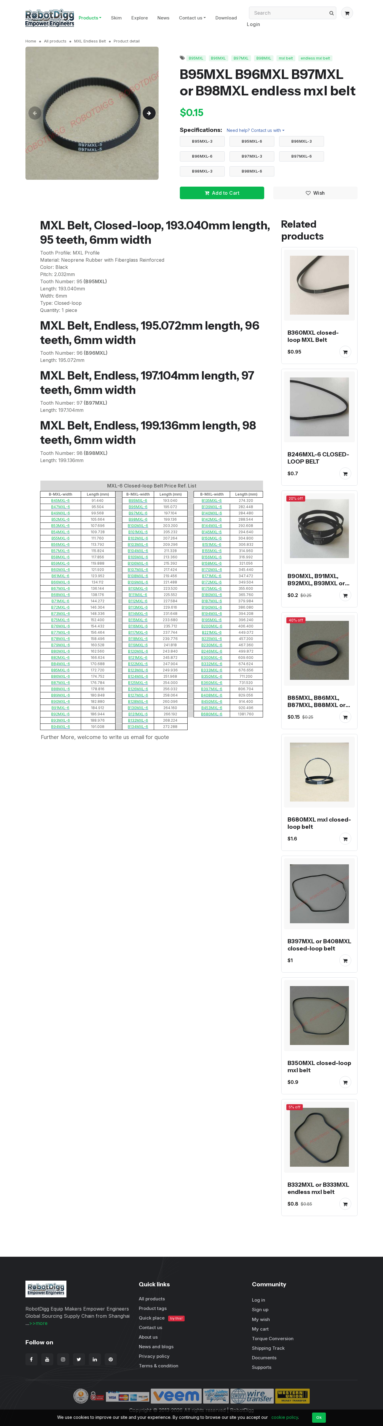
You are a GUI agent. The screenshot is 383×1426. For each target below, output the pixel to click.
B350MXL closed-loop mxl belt (319, 1066)
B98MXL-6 (252, 171)
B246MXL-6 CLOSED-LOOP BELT (318, 458)
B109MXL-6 (138, 582)
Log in (258, 1300)
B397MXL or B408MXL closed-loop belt (319, 945)
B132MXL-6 (138, 720)
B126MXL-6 (138, 689)
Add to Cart (226, 193)
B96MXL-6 (202, 156)
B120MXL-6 (138, 651)
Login (253, 24)
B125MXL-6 (138, 682)
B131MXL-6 (138, 714)
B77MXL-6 (60, 632)
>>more (38, 1323)
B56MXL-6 (60, 544)
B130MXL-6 (138, 708)
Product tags (153, 1308)
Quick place (161, 1318)
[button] (347, 13)
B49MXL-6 (60, 513)
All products (55, 41)
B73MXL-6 (60, 613)
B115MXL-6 (138, 620)
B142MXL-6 (212, 519)
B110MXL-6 (138, 588)
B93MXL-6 (60, 720)
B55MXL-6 (60, 538)
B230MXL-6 (211, 645)
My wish (261, 1319)
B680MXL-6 (211, 714)
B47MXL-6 (60, 507)
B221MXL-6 (212, 632)
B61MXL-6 (60, 576)
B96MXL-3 (301, 141)
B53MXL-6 (60, 525)
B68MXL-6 (60, 594)
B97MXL (241, 58)
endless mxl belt (315, 58)
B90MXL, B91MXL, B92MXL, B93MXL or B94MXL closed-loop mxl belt (318, 586)
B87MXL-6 (60, 682)
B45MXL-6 (60, 500)
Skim (116, 18)
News (163, 18)
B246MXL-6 (211, 651)
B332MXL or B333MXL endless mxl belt (318, 1188)
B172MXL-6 (212, 582)
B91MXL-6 (60, 708)
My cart (260, 1329)
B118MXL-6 (138, 638)
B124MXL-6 (138, 676)
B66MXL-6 (60, 582)
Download (226, 18)
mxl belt (286, 58)
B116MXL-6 (138, 626)
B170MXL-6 (212, 569)
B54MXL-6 (60, 532)
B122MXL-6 (138, 664)
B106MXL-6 (138, 563)
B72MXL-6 (60, 607)
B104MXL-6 (138, 551)
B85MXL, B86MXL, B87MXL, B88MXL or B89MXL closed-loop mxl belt (318, 708)
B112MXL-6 (138, 601)
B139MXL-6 (212, 507)
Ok (319, 1417)
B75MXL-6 (60, 620)
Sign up (260, 1309)
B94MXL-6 (60, 726)
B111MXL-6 (138, 594)
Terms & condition (158, 1366)
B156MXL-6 (212, 557)
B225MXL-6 (212, 638)
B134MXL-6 (138, 726)
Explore (139, 18)
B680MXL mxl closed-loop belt (319, 823)
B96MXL (218, 58)
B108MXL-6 (138, 576)
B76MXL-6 (60, 626)
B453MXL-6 (211, 708)
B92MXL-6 (60, 714)
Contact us (190, 18)
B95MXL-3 (202, 141)
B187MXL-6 (212, 601)
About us (148, 1337)
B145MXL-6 (212, 532)
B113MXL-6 (138, 607)
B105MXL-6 (138, 557)
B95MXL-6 (252, 141)
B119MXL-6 (138, 645)
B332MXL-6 (211, 664)
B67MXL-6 (60, 588)
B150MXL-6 (212, 538)
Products (88, 18)
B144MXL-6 (212, 525)
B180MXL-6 (212, 594)
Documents (264, 1358)
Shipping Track (268, 1348)
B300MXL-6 (211, 657)
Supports (261, 1367)
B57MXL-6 (60, 551)
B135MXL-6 (212, 500)
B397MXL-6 (211, 689)
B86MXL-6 (60, 676)
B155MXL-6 (212, 551)
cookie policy (284, 1417)
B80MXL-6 (60, 651)
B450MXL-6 (211, 701)
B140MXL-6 (212, 513)
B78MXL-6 (60, 638)
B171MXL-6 (211, 576)
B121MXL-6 (138, 657)
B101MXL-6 (138, 532)
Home (30, 41)
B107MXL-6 (138, 569)
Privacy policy (154, 1356)
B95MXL (196, 58)
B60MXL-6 (60, 569)
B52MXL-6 (60, 519)
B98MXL (263, 58)
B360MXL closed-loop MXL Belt (313, 336)
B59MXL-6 (60, 563)
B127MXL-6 (138, 695)
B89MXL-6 (60, 695)
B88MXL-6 (60, 689)
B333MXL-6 (211, 670)
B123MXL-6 (138, 670)
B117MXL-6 (138, 632)
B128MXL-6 (138, 701)
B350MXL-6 (211, 676)
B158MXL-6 (212, 563)
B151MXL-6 (211, 544)
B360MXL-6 (211, 682)
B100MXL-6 (138, 525)
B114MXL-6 (138, 613)
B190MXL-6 (212, 607)
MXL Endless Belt (90, 41)
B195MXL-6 (212, 620)
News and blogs (156, 1346)
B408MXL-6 (211, 695)
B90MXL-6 (60, 701)
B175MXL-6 (212, 588)
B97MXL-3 (252, 156)
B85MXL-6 (60, 670)
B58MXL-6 (60, 557)
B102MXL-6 (138, 538)
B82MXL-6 (60, 657)
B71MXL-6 (60, 601)
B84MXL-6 (60, 664)
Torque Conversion (273, 1338)
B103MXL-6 (138, 544)
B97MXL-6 (301, 156)
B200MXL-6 (211, 626)
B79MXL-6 (60, 645)
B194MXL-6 (212, 613)
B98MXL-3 (202, 171)
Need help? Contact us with (254, 130)
